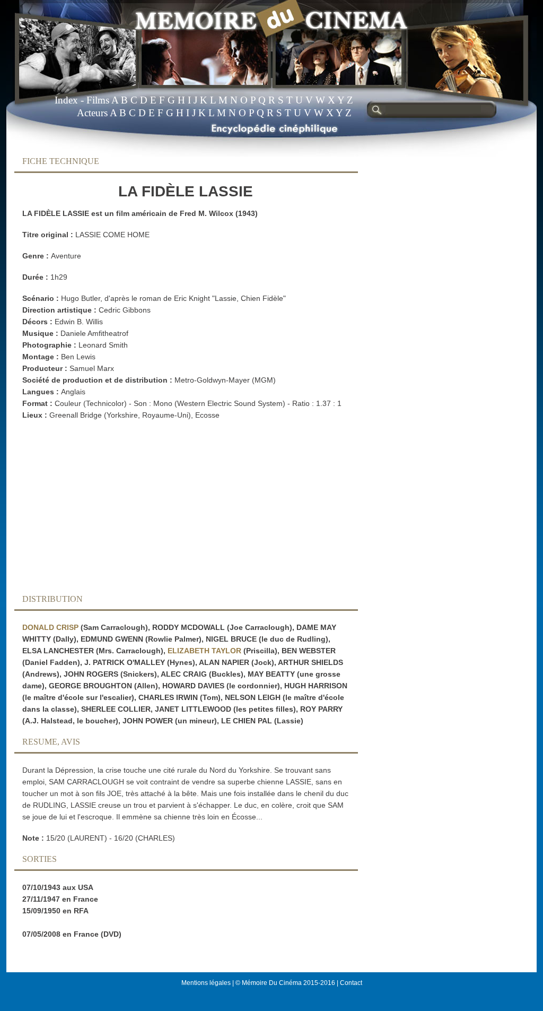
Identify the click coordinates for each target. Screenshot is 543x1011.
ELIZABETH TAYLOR (204, 650)
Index (66, 100)
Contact (351, 983)
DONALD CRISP (50, 627)
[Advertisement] (178, 510)
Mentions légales (206, 983)
